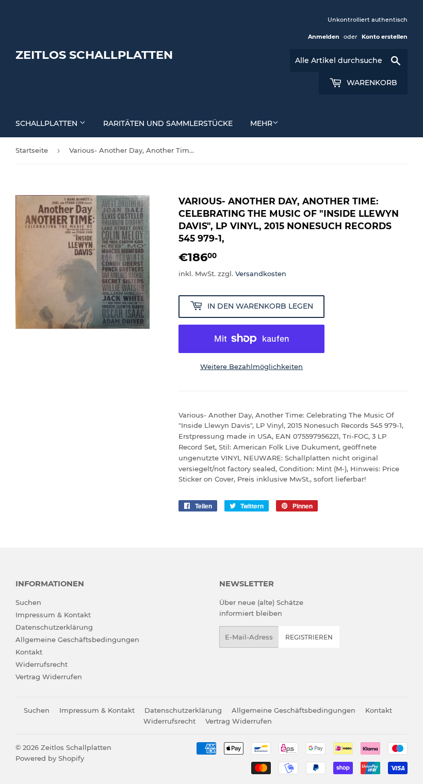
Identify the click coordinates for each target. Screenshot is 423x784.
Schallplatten (47, 123)
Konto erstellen (385, 36)
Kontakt (28, 652)
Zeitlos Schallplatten (94, 54)
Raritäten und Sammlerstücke (168, 123)
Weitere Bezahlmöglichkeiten (251, 366)
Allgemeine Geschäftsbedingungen (77, 639)
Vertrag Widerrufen (48, 677)
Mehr (261, 123)
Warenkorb (371, 82)
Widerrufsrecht (41, 664)
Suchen (28, 602)
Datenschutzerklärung (54, 627)
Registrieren (309, 637)
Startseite (31, 150)
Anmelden (323, 36)
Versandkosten (260, 273)
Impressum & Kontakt (53, 615)
